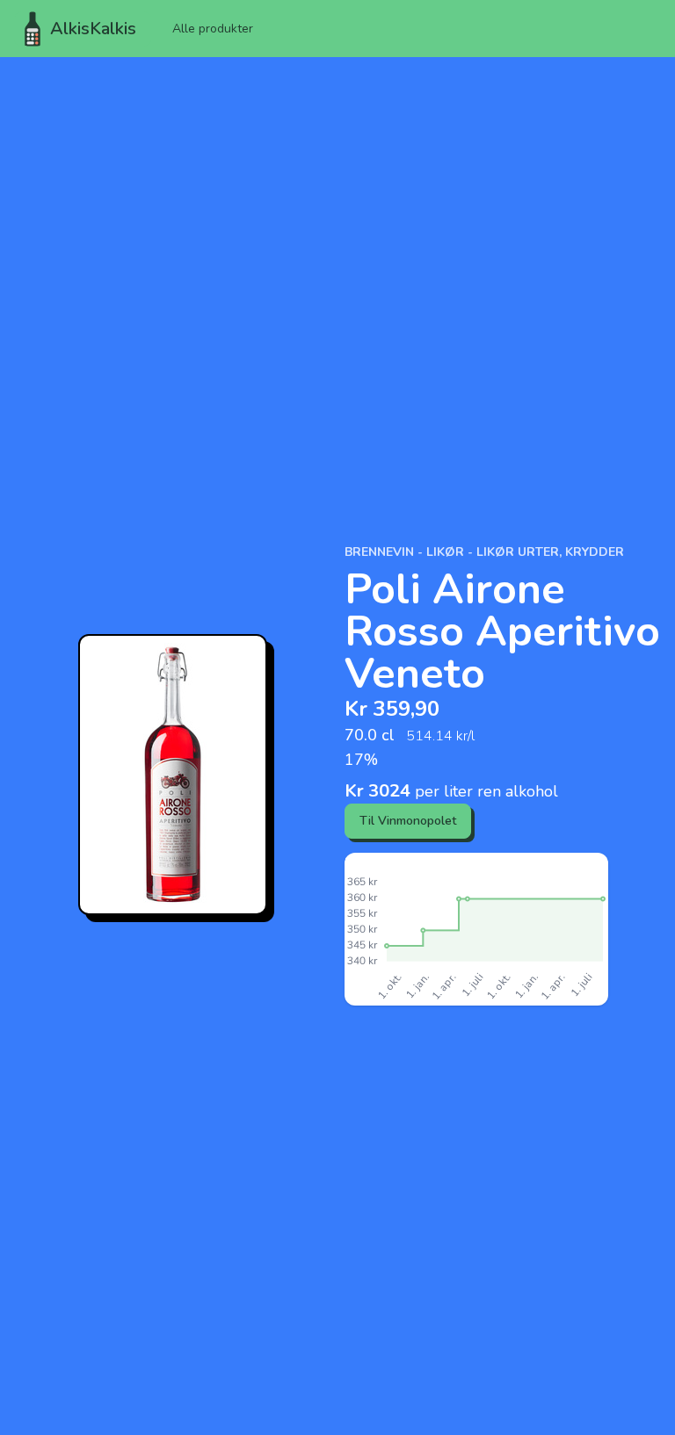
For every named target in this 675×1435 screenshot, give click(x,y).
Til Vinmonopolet (407, 820)
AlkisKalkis (93, 28)
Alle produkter (212, 28)
